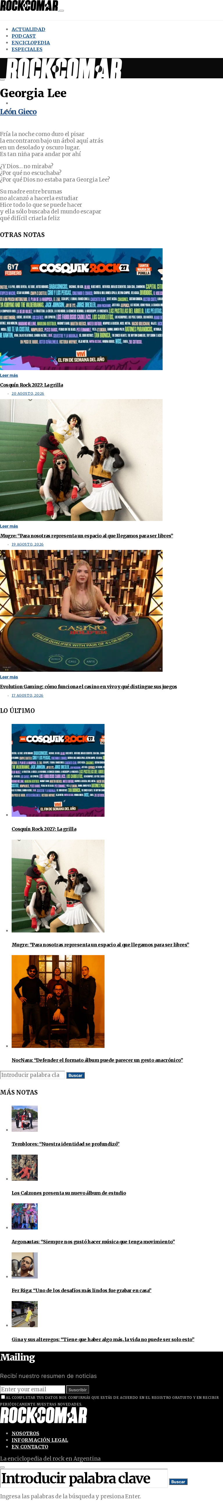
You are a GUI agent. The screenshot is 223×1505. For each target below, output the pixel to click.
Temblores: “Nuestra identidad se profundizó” (66, 1144)
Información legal (40, 1440)
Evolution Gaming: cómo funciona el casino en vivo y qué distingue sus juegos (88, 686)
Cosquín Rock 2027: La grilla (31, 385)
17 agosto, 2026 (28, 695)
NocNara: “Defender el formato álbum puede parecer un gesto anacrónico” (97, 1060)
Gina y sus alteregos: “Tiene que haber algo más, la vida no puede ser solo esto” (103, 1339)
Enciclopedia (31, 43)
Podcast (24, 36)
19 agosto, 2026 (28, 544)
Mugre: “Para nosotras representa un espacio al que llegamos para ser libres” (86, 536)
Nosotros (25, 1433)
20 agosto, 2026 (28, 394)
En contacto (30, 1447)
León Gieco (18, 111)
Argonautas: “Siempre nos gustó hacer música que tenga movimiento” (93, 1242)
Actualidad (28, 29)
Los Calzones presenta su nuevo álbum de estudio (69, 1193)
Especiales (27, 49)
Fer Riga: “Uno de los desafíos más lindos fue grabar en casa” (81, 1290)
